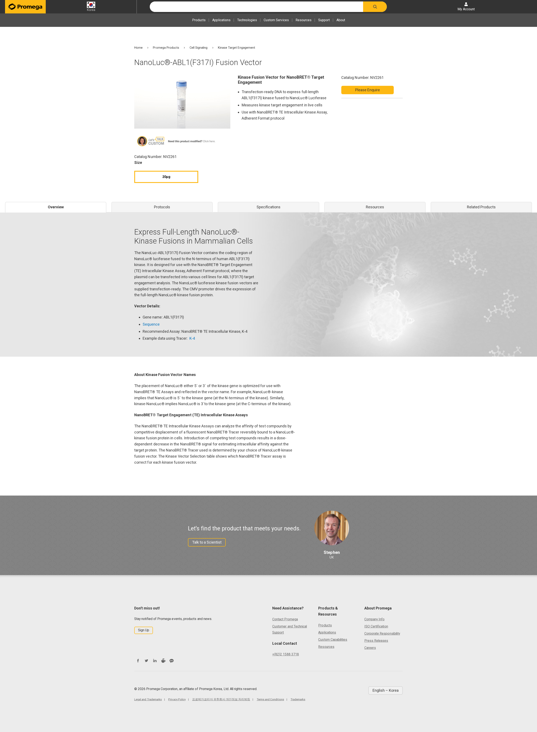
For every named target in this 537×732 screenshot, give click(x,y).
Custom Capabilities (332, 640)
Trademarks (298, 699)
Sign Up (143, 630)
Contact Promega (285, 619)
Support (324, 20)
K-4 (192, 338)
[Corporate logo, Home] (25, 6)
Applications (221, 20)
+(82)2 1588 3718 (285, 654)
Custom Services (276, 20)
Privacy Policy (177, 699)
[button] (375, 6)
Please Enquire (367, 90)
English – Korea (386, 690)
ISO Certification (376, 626)
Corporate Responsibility (382, 633)
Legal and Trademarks (148, 699)
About (340, 20)
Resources (304, 20)
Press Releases (376, 641)
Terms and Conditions (270, 699)
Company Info (374, 619)
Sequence (151, 324)
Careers (370, 648)
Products (199, 20)
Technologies (247, 20)
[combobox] (256, 6)
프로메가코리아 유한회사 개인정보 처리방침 (221, 699)
